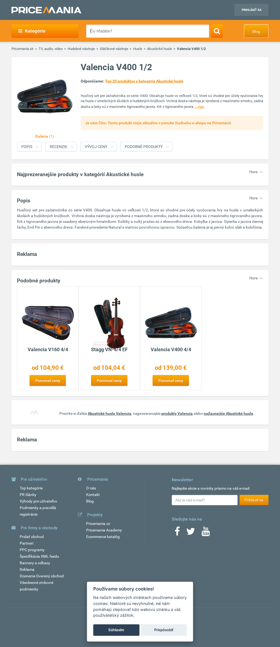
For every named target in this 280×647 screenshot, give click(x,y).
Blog (256, 31)
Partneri (26, 543)
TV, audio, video (51, 49)
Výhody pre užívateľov (38, 501)
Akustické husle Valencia (109, 413)
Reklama (27, 569)
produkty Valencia (177, 413)
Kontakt (93, 494)
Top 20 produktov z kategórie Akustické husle (144, 81)
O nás (91, 488)
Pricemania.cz (98, 523)
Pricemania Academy (104, 530)
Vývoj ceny (96, 146)
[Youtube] (205, 533)
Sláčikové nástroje (114, 49)
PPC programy (32, 550)
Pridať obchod (32, 536)
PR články (28, 494)
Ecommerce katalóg (103, 536)
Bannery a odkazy (35, 563)
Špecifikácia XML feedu (39, 556)
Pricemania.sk (22, 49)
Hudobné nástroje (81, 49)
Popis (26, 146)
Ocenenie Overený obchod (42, 576)
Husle (137, 49)
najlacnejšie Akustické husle (228, 413)
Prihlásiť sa (251, 10)
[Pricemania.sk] (46, 10)
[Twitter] (190, 533)
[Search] (217, 30)
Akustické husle (159, 49)
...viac (199, 106)
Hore (253, 172)
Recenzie (58, 146)
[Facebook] (177, 533)
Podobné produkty (144, 146)
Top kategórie (31, 488)
